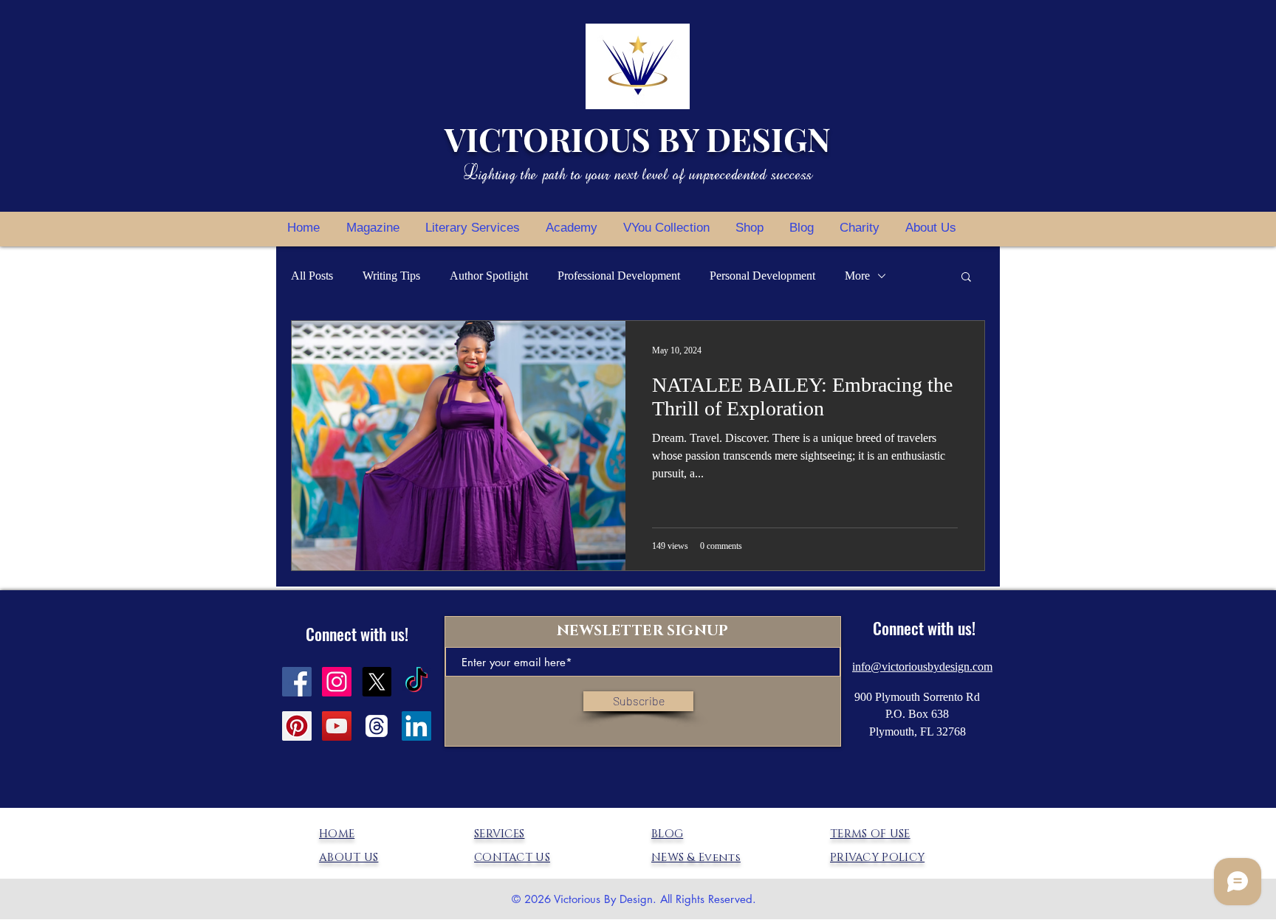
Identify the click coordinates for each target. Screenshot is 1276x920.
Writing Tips (391, 275)
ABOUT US (348, 857)
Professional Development (619, 275)
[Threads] (376, 726)
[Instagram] (336, 681)
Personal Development (762, 275)
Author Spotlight (489, 275)
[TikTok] (416, 681)
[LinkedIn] (416, 726)
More (857, 275)
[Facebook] (297, 681)
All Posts (312, 275)
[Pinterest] (297, 726)
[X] (376, 681)
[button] (966, 278)
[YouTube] (336, 726)
